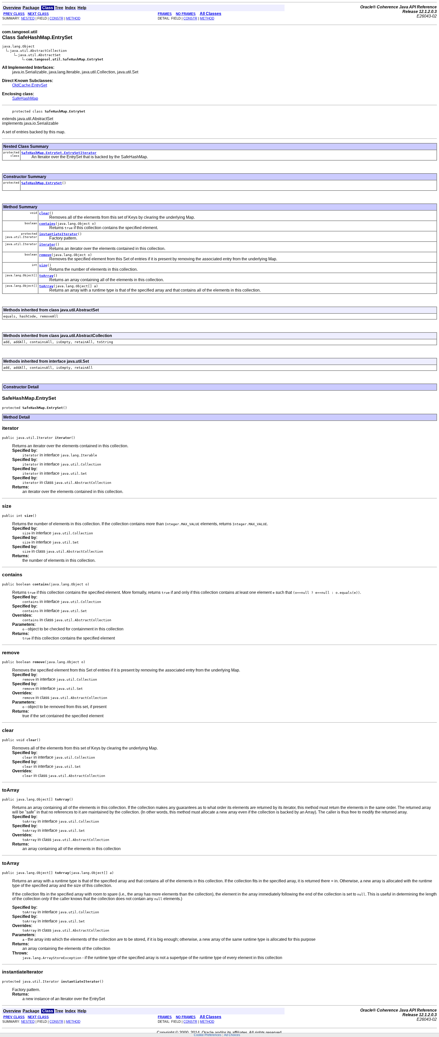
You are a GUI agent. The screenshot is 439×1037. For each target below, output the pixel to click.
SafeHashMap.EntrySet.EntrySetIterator (59, 153)
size (43, 265)
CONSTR (56, 18)
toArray (46, 276)
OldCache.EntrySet (29, 85)
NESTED (28, 18)
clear (44, 213)
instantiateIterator (58, 234)
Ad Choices (232, 1035)
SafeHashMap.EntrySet (41, 183)
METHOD (73, 18)
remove (45, 255)
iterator (47, 244)
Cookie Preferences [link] (207, 1035)
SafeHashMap (25, 98)
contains (47, 224)
